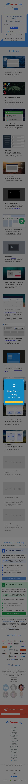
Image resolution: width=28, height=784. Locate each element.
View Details (14, 401)
